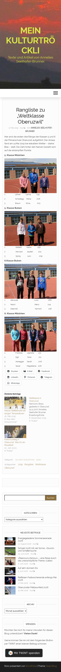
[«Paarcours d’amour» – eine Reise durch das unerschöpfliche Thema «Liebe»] (10, 561)
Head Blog (51, 666)
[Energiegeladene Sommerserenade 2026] (10, 541)
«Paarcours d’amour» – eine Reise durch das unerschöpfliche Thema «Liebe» (37, 559)
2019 (20, 464)
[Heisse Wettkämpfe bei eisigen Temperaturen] (15, 403)
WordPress (31, 666)
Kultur (38, 460)
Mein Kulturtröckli (30, 40)
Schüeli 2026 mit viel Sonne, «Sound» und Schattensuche (36, 549)
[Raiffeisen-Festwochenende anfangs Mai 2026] (10, 580)
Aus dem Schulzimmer (24, 460)
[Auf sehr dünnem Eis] (10, 571)
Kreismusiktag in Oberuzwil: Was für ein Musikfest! (14, 442)
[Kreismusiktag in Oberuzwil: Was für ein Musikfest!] (15, 432)
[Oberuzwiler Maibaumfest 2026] (10, 590)
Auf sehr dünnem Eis (28, 568)
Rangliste (28, 464)
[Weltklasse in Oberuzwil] (41, 409)
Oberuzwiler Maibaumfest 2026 (33, 587)
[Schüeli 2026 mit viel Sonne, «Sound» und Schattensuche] (10, 551)
